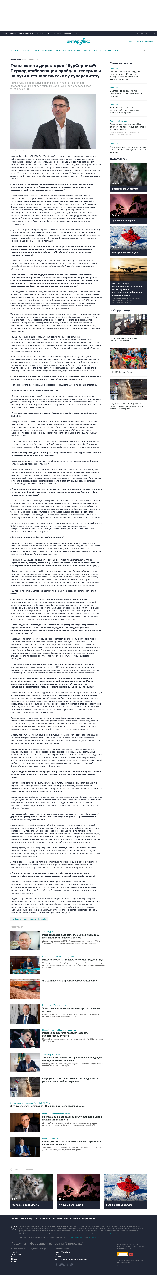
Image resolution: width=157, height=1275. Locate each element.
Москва (78, 50)
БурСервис (16, 919)
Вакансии (57, 1218)
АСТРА (13, 1261)
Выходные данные (123, 1262)
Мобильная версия (9, 33)
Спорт (58, 50)
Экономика (46, 50)
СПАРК (14, 1252)
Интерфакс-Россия (54, 33)
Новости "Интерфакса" (63, 1252)
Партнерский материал (119, 121)
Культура (67, 50)
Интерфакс (78, 41)
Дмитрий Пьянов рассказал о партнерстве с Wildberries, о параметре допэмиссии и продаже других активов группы (71, 1148)
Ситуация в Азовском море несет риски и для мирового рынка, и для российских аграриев (72, 1080)
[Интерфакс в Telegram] (60, 1264)
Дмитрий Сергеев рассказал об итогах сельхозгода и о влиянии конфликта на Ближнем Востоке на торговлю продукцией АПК (69, 1124)
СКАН (57, 1254)
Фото (116, 50)
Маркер (14, 1259)
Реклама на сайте (72, 1218)
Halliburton (42, 919)
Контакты (14, 1218)
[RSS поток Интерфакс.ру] (67, 1264)
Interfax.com (40, 33)
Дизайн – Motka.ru (123, 1265)
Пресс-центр (45, 1218)
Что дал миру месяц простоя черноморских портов (69, 980)
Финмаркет (68, 33)
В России (25, 50)
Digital (87, 50)
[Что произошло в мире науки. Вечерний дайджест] (128, 335)
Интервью (15, 60)
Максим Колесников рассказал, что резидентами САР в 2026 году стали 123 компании (72, 1040)
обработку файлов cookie (115, 1234)
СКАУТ (13, 1257)
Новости (97, 50)
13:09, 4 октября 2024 (30, 60)
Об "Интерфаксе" (26, 33)
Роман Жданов (29, 919)
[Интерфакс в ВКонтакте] (63, 1264)
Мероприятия (88, 1218)
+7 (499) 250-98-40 (77, 1237)
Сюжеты (107, 50)
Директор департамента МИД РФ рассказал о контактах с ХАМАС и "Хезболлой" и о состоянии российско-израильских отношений (71, 942)
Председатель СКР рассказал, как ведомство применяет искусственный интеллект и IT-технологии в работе (72, 1065)
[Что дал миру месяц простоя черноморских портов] (25, 989)
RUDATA (58, 1257)
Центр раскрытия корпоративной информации (71, 1259)
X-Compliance (16, 1254)
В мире (35, 50)
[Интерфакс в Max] (71, 1264)
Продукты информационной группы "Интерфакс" (47, 1244)
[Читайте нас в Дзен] (56, 1264)
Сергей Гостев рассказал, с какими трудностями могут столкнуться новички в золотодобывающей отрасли (70, 1015)
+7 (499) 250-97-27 (95, 1237)
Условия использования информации (130, 1260)
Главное (14, 50)
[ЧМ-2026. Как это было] (128, 369)
